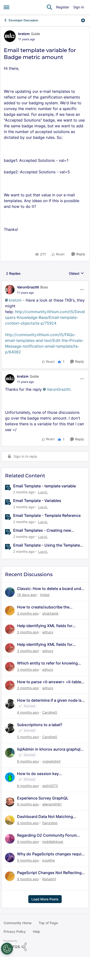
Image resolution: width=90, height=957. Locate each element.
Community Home (17, 923)
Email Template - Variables (37, 500)
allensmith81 (52, 804)
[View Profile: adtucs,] (10, 629)
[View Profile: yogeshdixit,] (10, 753)
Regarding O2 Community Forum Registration (47, 835)
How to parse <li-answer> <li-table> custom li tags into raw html (50, 681)
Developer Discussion (23, 20)
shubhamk (50, 613)
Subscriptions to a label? (39, 724)
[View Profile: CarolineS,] (10, 704)
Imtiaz (45, 595)
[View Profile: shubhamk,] (10, 610)
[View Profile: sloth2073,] (10, 777)
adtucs (47, 632)
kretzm (24, 34)
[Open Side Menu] (6, 7)
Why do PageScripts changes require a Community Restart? (51, 854)
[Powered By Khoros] (45, 945)
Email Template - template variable (44, 486)
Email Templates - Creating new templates (42, 530)
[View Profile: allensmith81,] (10, 801)
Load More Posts (45, 899)
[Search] (49, 7)
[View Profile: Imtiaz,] (10, 592)
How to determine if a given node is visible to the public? (49, 700)
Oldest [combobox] (76, 273)
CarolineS (49, 712)
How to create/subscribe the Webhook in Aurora (43, 607)
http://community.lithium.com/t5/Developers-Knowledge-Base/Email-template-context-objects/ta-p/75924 (45, 317)
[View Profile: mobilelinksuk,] (10, 839)
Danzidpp (50, 823)
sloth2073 (50, 786)
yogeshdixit (51, 761)
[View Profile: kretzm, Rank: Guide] (10, 36)
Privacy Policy (15, 931)
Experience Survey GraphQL (42, 798)
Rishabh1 (49, 879)
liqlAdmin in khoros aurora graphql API (48, 749)
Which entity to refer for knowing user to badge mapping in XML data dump (49, 663)
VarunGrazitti (28, 287)
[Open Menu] (83, 20)
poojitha (48, 860)
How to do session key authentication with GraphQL (43, 773)
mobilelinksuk (52, 842)
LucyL (43, 492)
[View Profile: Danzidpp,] (10, 820)
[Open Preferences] (7, 949)
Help (36, 931)
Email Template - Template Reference (47, 515)
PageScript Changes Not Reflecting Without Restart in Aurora (49, 872)
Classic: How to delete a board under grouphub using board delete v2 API (51, 588)
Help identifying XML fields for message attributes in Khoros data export (48, 625)
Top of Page (48, 923)
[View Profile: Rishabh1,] (10, 876)
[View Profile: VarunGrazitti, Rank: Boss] (10, 289)
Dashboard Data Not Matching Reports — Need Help (45, 816)
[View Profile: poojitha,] (10, 857)
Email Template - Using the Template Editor (46, 545)
